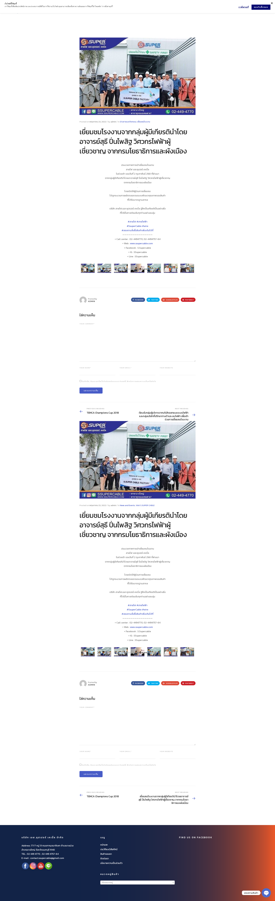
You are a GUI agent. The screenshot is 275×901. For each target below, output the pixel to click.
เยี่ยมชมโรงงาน (143, 121)
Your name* (85, 368)
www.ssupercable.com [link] (141, 243)
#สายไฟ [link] (132, 221)
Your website (166, 368)
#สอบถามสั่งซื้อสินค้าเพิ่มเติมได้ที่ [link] (137, 230)
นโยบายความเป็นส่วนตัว (111, 863)
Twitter (154, 300)
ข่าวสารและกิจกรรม (128, 121)
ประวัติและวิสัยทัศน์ (108, 849)
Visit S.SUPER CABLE (145, 505)
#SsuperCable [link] (134, 226)
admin (113, 121)
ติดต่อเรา (104, 858)
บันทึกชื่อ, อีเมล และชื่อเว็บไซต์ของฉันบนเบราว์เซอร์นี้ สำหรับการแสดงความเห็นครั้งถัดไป (119, 381)
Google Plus (172, 300)
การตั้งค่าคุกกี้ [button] (243, 7)
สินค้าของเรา (106, 854)
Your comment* (87, 324)
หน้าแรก (104, 844)
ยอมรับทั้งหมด (261, 7)
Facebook (138, 300)
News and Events (127, 505)
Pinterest (189, 300)
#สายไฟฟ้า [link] (141, 221)
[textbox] (137, 883)
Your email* (126, 368)
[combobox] (137, 883)
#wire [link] (145, 226)
